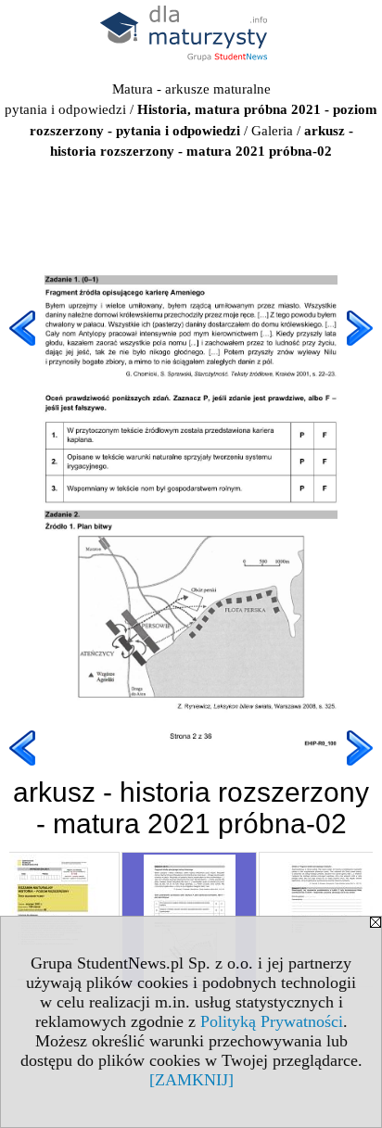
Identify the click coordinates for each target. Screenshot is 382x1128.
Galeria (272, 130)
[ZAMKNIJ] (191, 1080)
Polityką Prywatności (271, 1021)
